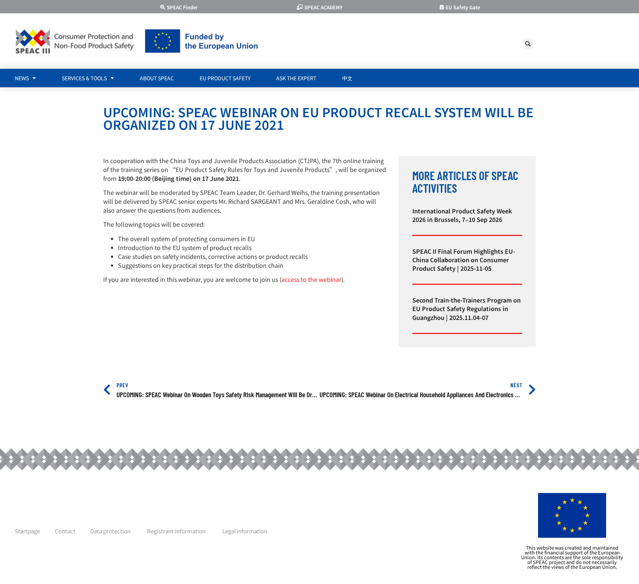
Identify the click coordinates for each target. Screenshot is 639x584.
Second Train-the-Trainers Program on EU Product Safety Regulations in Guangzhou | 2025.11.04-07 (466, 308)
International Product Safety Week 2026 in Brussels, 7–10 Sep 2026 (462, 215)
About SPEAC (157, 78)
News (22, 78)
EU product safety (225, 78)
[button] (528, 44)
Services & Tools (84, 78)
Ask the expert (296, 78)
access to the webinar (311, 279)
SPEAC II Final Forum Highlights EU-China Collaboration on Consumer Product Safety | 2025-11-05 (463, 260)
